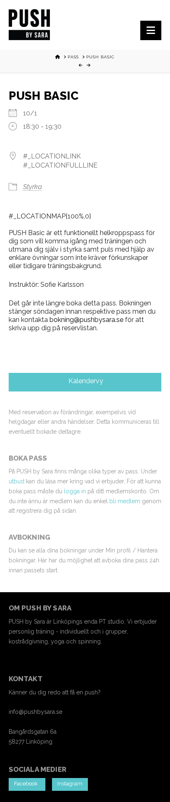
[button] (150, 30)
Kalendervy (85, 381)
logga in (75, 491)
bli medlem (124, 501)
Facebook (27, 783)
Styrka (32, 187)
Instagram (70, 783)
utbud (16, 481)
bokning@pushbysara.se (86, 320)
